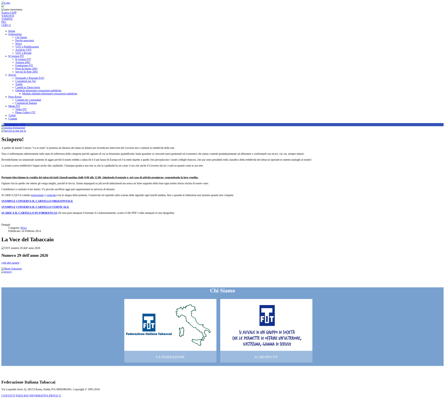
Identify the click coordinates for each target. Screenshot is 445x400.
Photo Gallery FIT (25, 112)
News (18, 43)
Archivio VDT (23, 49)
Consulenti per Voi (25, 81)
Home (11, 31)
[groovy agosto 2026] (6, 271)
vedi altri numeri (10, 262)
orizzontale (38, 195)
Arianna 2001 (22, 62)
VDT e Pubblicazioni (27, 46)
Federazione (15, 34)
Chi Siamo (21, 37)
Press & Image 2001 (26, 68)
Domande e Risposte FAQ (29, 77)
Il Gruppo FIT (16, 56)
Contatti (12, 118)
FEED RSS (22, 395)
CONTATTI (8, 395)
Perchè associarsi (24, 40)
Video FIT (21, 109)
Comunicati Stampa (26, 103)
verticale (51, 195)
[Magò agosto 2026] (11, 268)
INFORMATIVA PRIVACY (45, 395)
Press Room (15, 96)
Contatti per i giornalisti (28, 99)
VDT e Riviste (23, 52)
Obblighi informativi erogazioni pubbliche (38, 90)
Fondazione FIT (24, 65)
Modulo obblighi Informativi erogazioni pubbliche (49, 93)
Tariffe (19, 84)
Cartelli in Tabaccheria (27, 87)
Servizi (12, 74)
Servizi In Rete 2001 (26, 71)
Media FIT (14, 106)
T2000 (12, 115)
